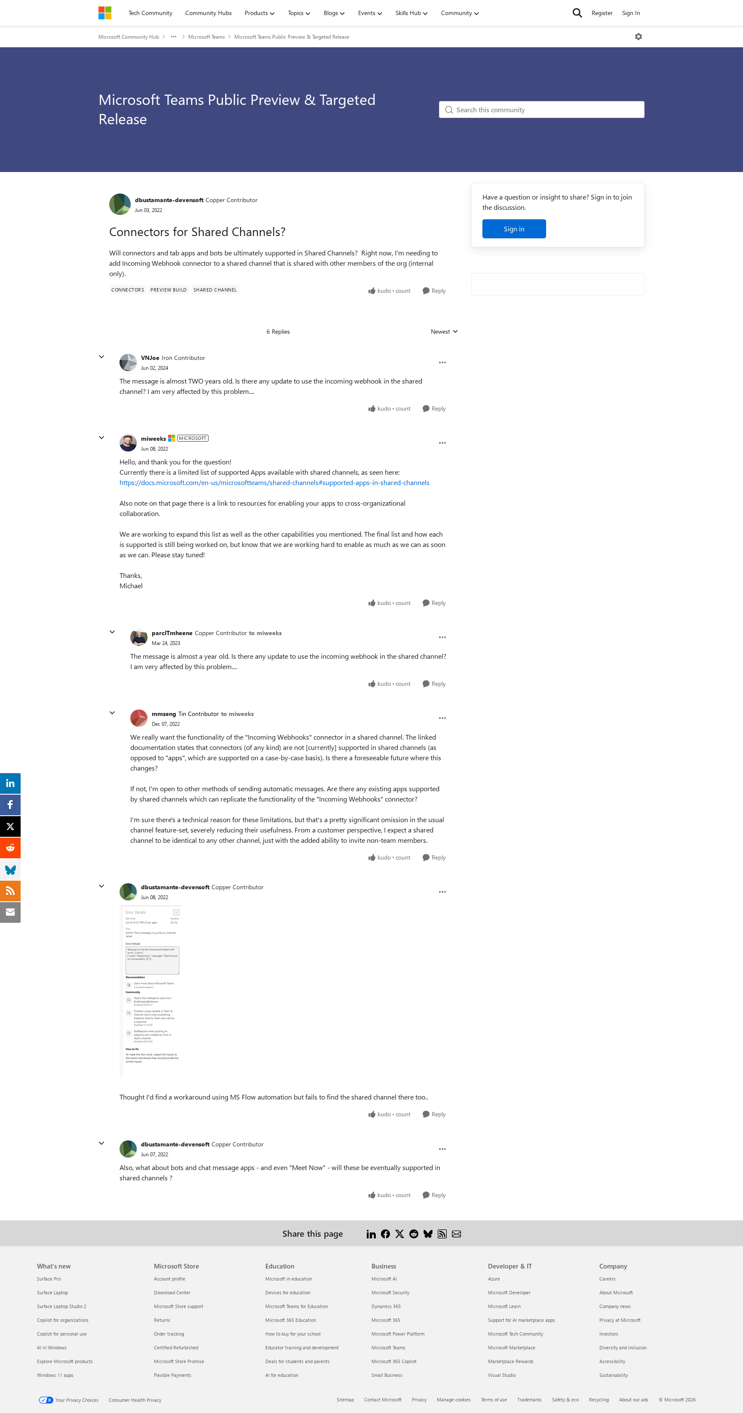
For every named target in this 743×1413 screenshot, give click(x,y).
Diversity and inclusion (623, 1347)
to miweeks (265, 633)
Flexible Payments (172, 1375)
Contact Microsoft (383, 1399)
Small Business (387, 1375)
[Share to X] (399, 1233)
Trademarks (529, 1399)
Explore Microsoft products (65, 1361)
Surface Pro (49, 1278)
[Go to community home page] (104, 12)
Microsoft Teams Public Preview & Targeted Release (291, 36)
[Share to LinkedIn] (371, 1233)
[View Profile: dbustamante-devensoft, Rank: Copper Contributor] (120, 204)
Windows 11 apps (55, 1375)
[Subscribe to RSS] (442, 1233)
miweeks (153, 438)
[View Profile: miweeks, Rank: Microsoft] (128, 443)
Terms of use (494, 1399)
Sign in (514, 228)
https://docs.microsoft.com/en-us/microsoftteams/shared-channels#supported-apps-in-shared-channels (275, 482)
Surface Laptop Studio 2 (61, 1306)
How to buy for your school (293, 1333)
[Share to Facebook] (385, 1233)
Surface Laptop (52, 1292)
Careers (607, 1278)
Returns (162, 1320)
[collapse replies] (101, 357)
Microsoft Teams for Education (296, 1306)
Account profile (169, 1278)
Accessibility (612, 1361)
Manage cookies (454, 1399)
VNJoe (150, 357)
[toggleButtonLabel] (638, 37)
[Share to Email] (456, 1233)
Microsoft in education (288, 1278)
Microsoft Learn (504, 1306)
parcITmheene (172, 633)
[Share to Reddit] (413, 1233)
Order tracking (169, 1333)
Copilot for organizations (63, 1320)
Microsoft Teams (206, 36)
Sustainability (613, 1375)
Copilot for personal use (62, 1333)
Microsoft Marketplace (511, 1347)
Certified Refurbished (176, 1347)
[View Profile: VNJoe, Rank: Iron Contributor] (128, 362)
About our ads (633, 1399)
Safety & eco (565, 1399)
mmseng (164, 714)
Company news (615, 1306)
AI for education (281, 1375)
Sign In (631, 13)
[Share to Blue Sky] (428, 1233)
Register (602, 13)
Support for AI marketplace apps (521, 1320)
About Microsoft (616, 1292)
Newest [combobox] (444, 331)
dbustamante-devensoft (169, 200)
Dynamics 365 (386, 1306)
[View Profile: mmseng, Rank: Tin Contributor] (138, 718)
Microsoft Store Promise (179, 1361)
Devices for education (287, 1292)
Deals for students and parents (297, 1361)
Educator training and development (302, 1347)
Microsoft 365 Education (290, 1320)
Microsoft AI (384, 1278)
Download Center (172, 1292)
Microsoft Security (390, 1292)
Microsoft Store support (178, 1306)
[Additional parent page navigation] (174, 37)
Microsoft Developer (509, 1292)
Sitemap (345, 1399)
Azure (494, 1278)
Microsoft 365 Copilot (394, 1361)
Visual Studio (502, 1375)
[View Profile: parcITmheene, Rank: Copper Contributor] (138, 637)
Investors (608, 1333)
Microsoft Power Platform (398, 1333)
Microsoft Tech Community (515, 1333)
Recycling (599, 1399)
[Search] (577, 13)
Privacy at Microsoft (620, 1320)
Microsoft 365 (386, 1320)
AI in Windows (52, 1347)
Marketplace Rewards (511, 1361)
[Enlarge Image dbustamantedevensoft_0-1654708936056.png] (150, 991)
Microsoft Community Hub (128, 36)
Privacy (419, 1399)
